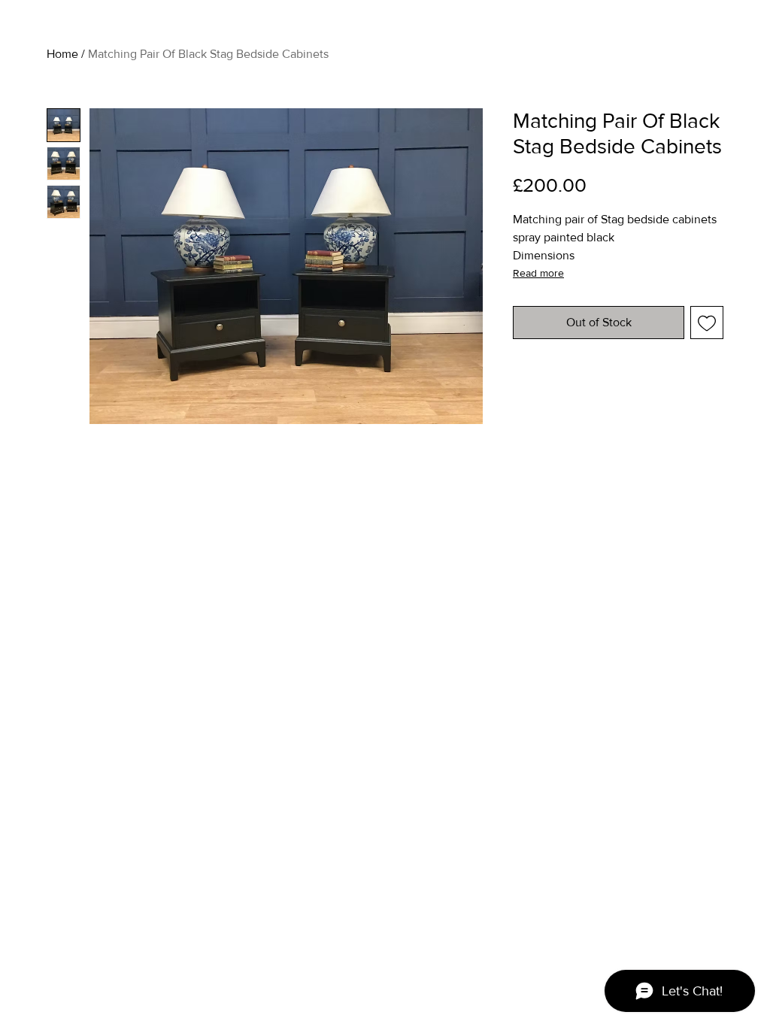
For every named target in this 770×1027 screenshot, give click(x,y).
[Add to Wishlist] (706, 322)
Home (62, 53)
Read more (538, 273)
